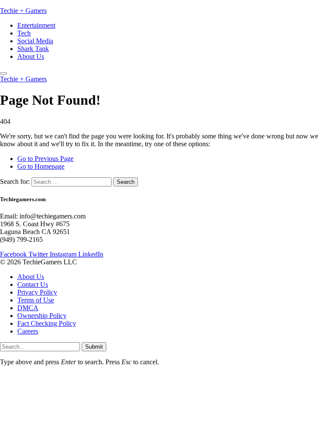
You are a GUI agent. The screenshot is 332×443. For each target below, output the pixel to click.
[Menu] (3, 73)
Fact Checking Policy (46, 323)
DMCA (27, 307)
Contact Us (32, 284)
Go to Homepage (40, 166)
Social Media (35, 41)
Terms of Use (35, 300)
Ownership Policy (42, 315)
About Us (30, 56)
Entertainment (36, 25)
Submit (94, 346)
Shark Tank (33, 48)
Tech (24, 33)
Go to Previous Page (45, 158)
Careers (27, 331)
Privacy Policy (37, 292)
